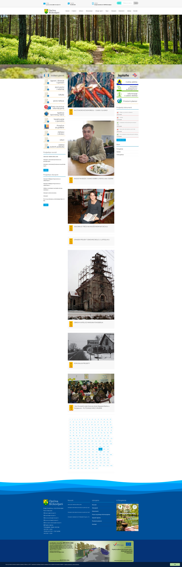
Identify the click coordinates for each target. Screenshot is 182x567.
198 (93, 460)
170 (74, 454)
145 (104, 446)
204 (74, 462)
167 (104, 452)
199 (97, 460)
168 (108, 452)
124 (71, 443)
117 (88, 441)
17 (70, 422)
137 (74, 446)
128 (85, 443)
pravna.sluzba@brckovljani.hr (53, 4)
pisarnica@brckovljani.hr (50, 513)
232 (93, 468)
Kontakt (135, 11)
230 (86, 468)
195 (82, 460)
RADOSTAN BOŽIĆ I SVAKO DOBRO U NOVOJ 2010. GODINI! (93, 178)
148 (74, 449)
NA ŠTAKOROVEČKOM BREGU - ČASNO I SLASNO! (91, 110)
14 (104, 419)
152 (89, 449)
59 (70, 430)
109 (104, 438)
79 (89, 432)
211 (101, 462)
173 (85, 454)
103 (82, 438)
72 (111, 430)
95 (95, 435)
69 (102, 430)
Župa (107, 11)
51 (89, 427)
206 (82, 462)
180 (111, 454)
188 (97, 457)
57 (108, 427)
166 (101, 452)
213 (108, 462)
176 (96, 454)
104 (85, 438)
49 (83, 427)
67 (95, 430)
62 (79, 430)
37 (88, 424)
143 (96, 446)
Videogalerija (120, 154)
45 (70, 427)
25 (94, 422)
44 (110, 424)
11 (95, 419)
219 (89, 465)
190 (104, 457)
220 (93, 465)
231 (89, 468)
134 (107, 443)
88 (73, 435)
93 (89, 435)
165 (97, 452)
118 (92, 441)
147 (71, 449)
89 (76, 435)
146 (108, 446)
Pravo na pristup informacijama (101, 514)
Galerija (129, 11)
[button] (71, 564)
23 (88, 422)
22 (85, 422)
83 (101, 432)
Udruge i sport (99, 11)
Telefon (72, 3)
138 (78, 446)
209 (94, 462)
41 (101, 424)
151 (86, 449)
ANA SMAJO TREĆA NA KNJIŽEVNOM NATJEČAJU (91, 226)
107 (97, 438)
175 (92, 454)
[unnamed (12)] (127, 517)
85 (107, 432)
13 (101, 419)
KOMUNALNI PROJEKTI (82, 363)
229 (82, 468)
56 (105, 427)
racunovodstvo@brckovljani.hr (52, 517)
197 (89, 460)
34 (79, 424)
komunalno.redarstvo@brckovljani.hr (53, 522)
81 (95, 432)
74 (73, 432)
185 (85, 457)
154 (97, 449)
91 (83, 435)
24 (91, 422)
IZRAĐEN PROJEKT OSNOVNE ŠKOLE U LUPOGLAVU (91, 240)
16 (110, 419)
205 (78, 462)
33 (76, 424)
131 (96, 443)
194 (78, 460)
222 (100, 465)
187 (93, 457)
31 (70, 424)
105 (89, 438)
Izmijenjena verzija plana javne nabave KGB (126, 124)
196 (86, 460)
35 (82, 424)
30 (110, 422)
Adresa (96, 3)
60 (73, 430)
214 (71, 465)
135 (111, 443)
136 (71, 446)
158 (71, 452)
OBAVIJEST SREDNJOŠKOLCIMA (50, 156)
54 (99, 427)
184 (82, 457)
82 (98, 432)
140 (85, 446)
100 (71, 438)
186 (89, 457)
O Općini (74, 11)
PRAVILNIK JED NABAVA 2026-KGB (126, 130)
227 (74, 468)
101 (74, 438)
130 (93, 443)
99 (108, 435)
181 (71, 457)
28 (104, 422)
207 (86, 462)
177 (100, 454)
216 (78, 465)
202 (108, 460)
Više (46, 170)
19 (76, 422)
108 (100, 438)
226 (71, 468)
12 (98, 419)
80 (92, 432)
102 (78, 438)
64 (86, 430)
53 (95, 427)
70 (105, 430)
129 (89, 443)
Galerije (118, 151)
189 (100, 457)
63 (83, 430)
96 (99, 435)
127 (82, 443)
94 (92, 435)
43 (107, 424)
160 (78, 452)
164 (93, 452)
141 (89, 446)
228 (78, 468)
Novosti (67, 11)
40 (98, 424)
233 (97, 468)
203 (71, 462)
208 (90, 462)
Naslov (119, 3)
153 (93, 449)
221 (96, 465)
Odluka (120, 118)
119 (96, 441)
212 (105, 462)
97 (102, 435)
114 (78, 441)
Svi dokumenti (121, 139)
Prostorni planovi (97, 521)
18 (73, 422)
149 (78, 449)
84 (104, 432)
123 (110, 441)
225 (111, 465)
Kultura (81, 11)
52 (92, 427)
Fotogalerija (119, 149)
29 (107, 422)
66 (92, 430)
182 (74, 457)
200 (101, 460)
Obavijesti (113, 11)
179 (107, 454)
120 (99, 441)
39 (95, 424)
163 (89, 452)
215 (74, 465)
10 (92, 419)
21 (82, 422)
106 (93, 438)
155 (100, 449)
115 (81, 441)
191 (108, 457)
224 (108, 465)
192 (71, 460)
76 (79, 432)
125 (74, 443)
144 (100, 446)
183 (78, 457)
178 (104, 454)
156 (104, 449)
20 (79, 422)
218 (85, 465)
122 (107, 441)
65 (89, 430)
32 (73, 424)
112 (70, 441)
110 (108, 438)
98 (105, 435)
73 (70, 432)
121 (103, 441)
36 (85, 424)
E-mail (47, 3)
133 (104, 443)
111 (111, 438)
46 (73, 427)
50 (86, 427)
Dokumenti (121, 11)
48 (80, 427)
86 (111, 432)
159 (74, 452)
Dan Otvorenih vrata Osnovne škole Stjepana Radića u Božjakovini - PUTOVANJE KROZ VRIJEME (91, 407)
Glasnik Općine (96, 517)
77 (82, 432)
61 (76, 430)
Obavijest (45, 196)
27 (101, 422)
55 (102, 427)
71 (108, 430)
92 (86, 435)
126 (78, 443)
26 (98, 422)
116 (85, 441)
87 (70, 435)
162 (86, 452)
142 (93, 446)
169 (71, 454)
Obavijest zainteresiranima (49, 192)
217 (82, 465)
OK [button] (175, 564)
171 (78, 454)
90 (80, 435)
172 (82, 454)
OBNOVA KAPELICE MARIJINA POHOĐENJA (88, 322)
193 (74, 460)
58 (111, 427)
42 (104, 424)
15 (107, 419)
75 (76, 432)
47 (76, 427)
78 (85, 432)
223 (104, 465)
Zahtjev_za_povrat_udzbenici (125, 113)
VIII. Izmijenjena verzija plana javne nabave (127, 135)
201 (104, 460)
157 (108, 449)
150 (82, 449)
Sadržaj (136, 3)
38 (92, 424)
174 (89, 454)
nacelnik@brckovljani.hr (50, 515)
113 (74, 441)
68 (99, 430)
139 (82, 446)
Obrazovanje (89, 11)
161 (82, 452)
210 (97, 462)
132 (100, 443)
